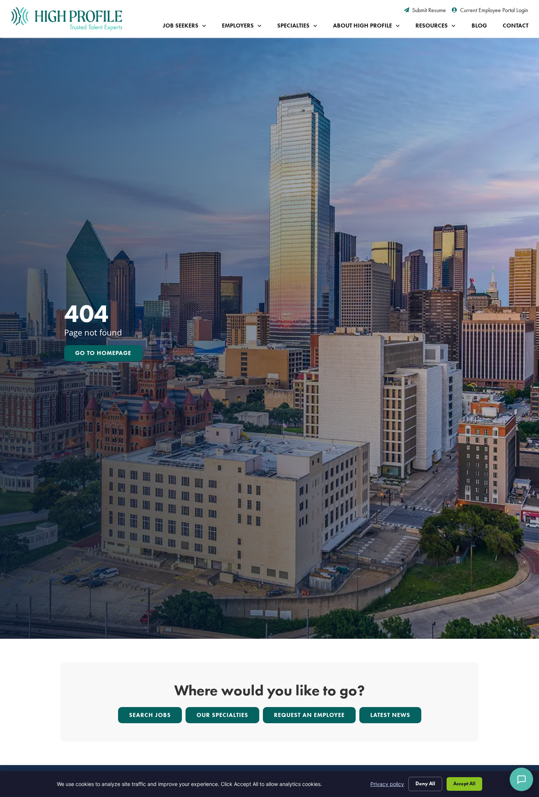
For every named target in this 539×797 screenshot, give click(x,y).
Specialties (293, 25)
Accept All (464, 783)
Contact (515, 25)
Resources (431, 25)
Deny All (425, 783)
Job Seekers (180, 25)
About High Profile (362, 25)
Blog (479, 25)
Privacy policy (387, 784)
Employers (238, 25)
